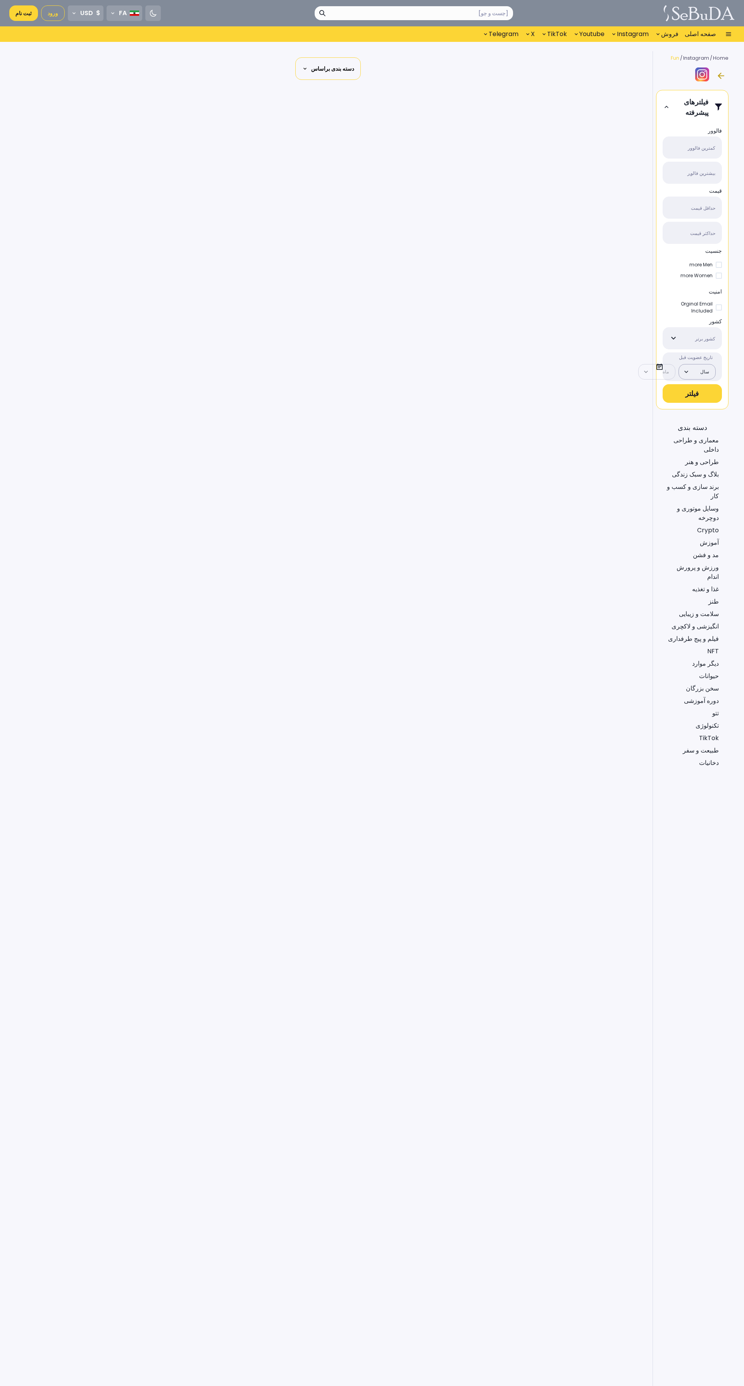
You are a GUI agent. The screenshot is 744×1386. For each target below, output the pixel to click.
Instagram (696, 58)
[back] (720, 76)
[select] (673, 338)
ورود (53, 13)
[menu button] (728, 34)
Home (720, 58)
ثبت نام (24, 13)
